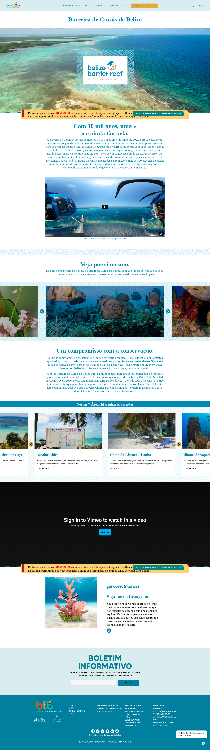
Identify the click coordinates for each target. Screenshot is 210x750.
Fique (88, 5)
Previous (42, 311)
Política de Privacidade (106, 742)
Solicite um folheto (106, 711)
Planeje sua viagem (144, 5)
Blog (126, 5)
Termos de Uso (86, 742)
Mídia (127, 717)
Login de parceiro (133, 714)
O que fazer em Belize (67, 6)
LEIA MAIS (41, 469)
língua (201, 5)
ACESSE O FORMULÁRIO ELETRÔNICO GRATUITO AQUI (159, 114)
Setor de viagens (132, 720)
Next (168, 311)
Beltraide (157, 708)
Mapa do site (125, 742)
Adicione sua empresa (134, 711)
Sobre (100, 6)
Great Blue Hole (147, 384)
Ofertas (113, 5)
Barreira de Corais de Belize (109, 708)
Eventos (72, 705)
